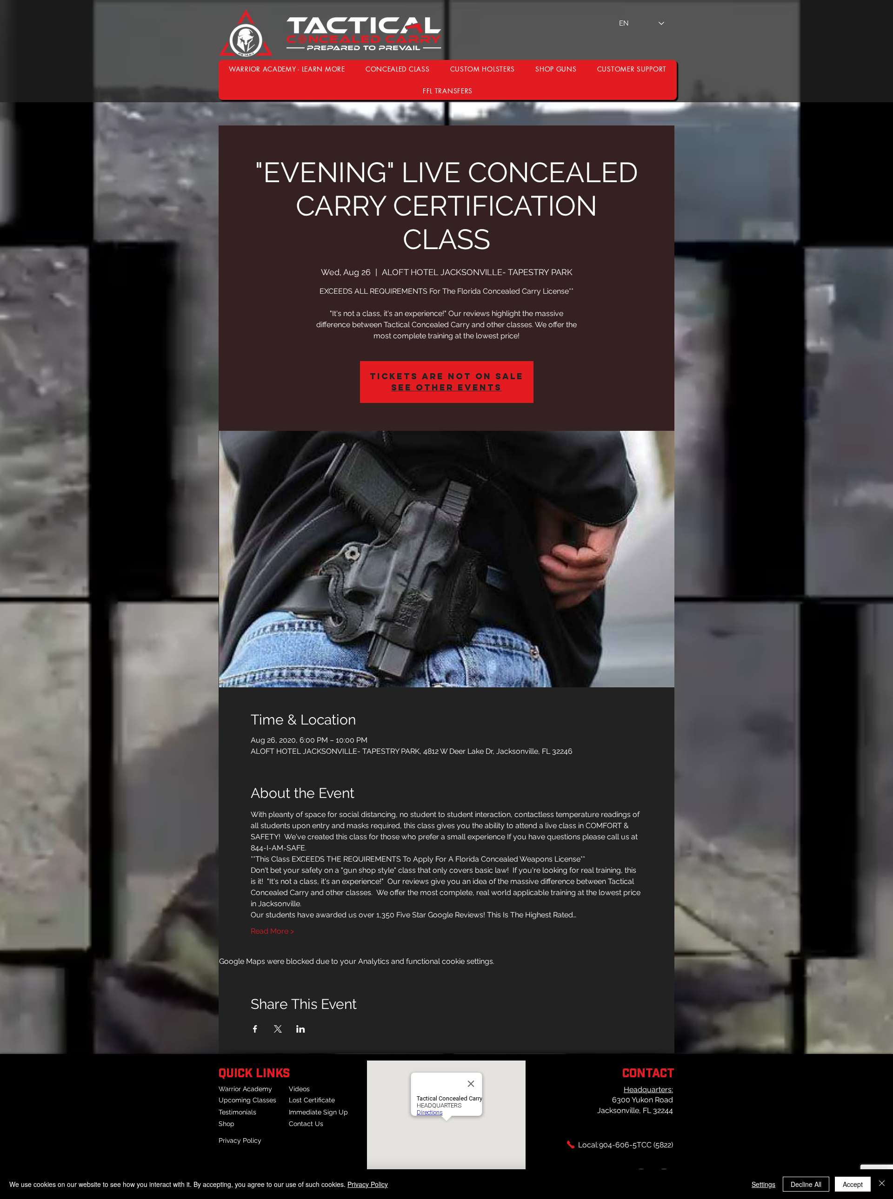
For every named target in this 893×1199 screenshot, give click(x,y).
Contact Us (306, 1123)
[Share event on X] (277, 1029)
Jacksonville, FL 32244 (635, 1110)
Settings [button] (763, 1184)
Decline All (806, 1184)
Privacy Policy (240, 1140)
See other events (446, 387)
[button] (632, 69)
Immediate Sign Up (318, 1112)
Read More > (272, 931)
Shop (226, 1123)
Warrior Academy (245, 1089)
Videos (299, 1089)
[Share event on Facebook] (255, 1029)
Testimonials (237, 1112)
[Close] (881, 1184)
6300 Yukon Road (642, 1099)
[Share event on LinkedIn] (300, 1029)
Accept (853, 1184)
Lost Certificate (312, 1100)
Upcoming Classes (247, 1100)
